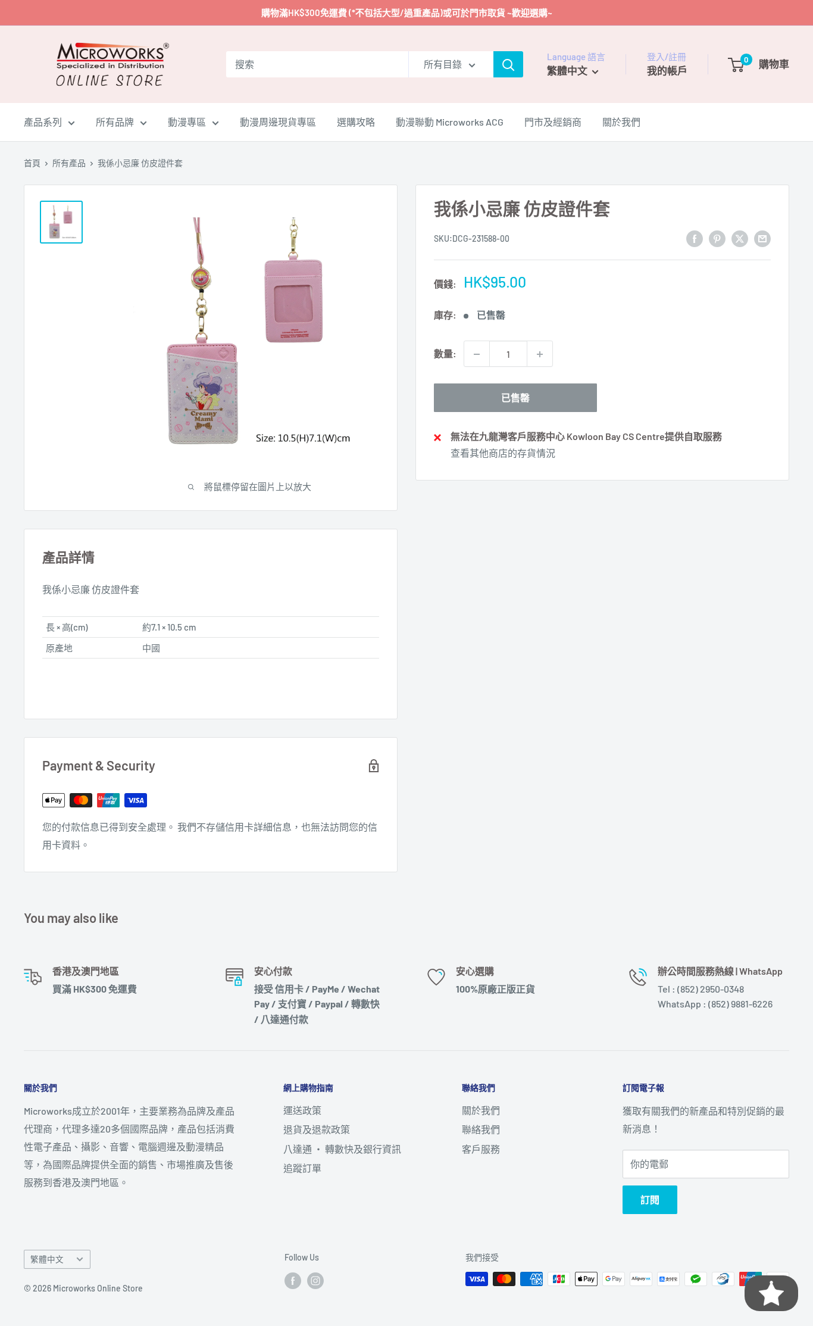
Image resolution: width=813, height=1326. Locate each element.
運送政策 (302, 1110)
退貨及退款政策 (316, 1129)
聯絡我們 (481, 1129)
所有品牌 (115, 121)
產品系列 (43, 121)
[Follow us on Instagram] (315, 1280)
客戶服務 (481, 1149)
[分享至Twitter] (739, 238)
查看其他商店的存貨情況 (503, 452)
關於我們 (621, 121)
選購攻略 (356, 121)
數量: (445, 354)
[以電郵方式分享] (762, 238)
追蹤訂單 (302, 1168)
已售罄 (515, 398)
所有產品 (69, 163)
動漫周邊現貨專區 (278, 121)
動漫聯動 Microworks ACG (450, 121)
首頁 (32, 163)
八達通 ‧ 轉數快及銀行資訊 (342, 1149)
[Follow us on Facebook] (292, 1280)
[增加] (539, 354)
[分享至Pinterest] (717, 238)
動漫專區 (187, 121)
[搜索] (508, 64)
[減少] (476, 354)
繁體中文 (47, 1259)
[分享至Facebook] (694, 238)
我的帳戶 (667, 70)
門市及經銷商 (552, 121)
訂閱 (649, 1199)
